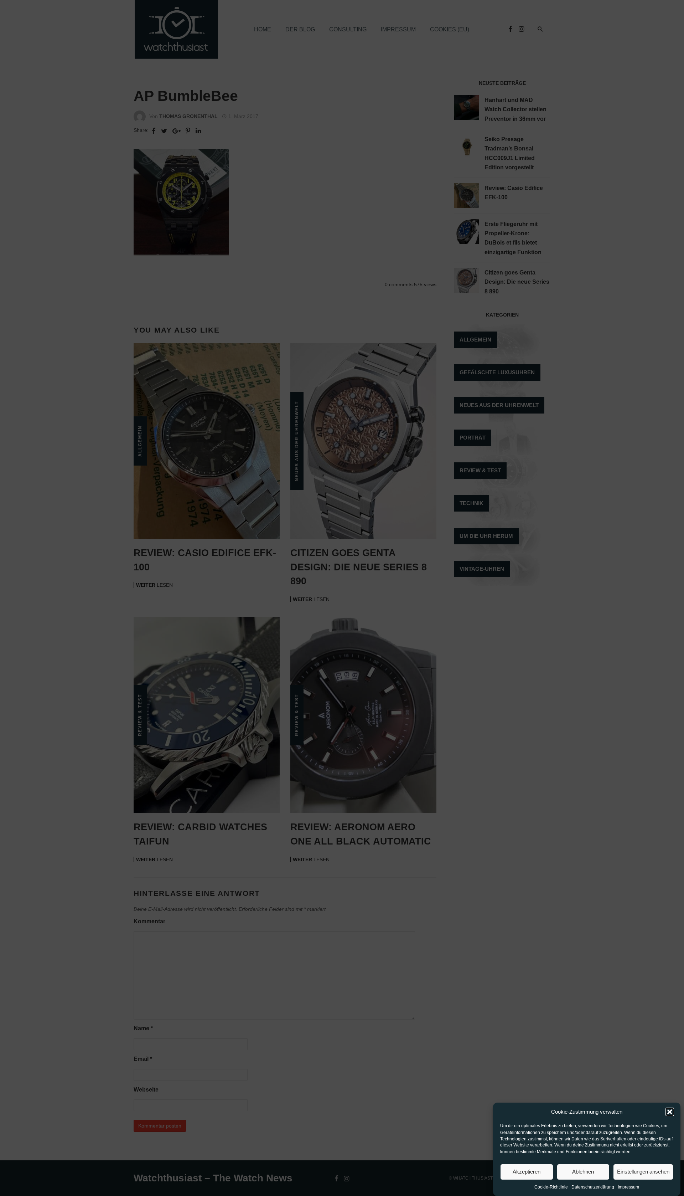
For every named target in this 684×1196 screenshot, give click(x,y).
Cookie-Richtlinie (551, 1187)
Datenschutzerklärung (592, 1187)
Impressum (628, 1187)
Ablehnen (583, 1172)
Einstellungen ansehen (643, 1172)
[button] (669, 1111)
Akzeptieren (526, 1172)
